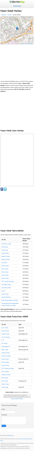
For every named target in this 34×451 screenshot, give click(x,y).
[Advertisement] (17, 62)
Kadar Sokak (5, 266)
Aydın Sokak (5, 294)
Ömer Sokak (5, 272)
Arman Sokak (5, 365)
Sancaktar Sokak (6, 244)
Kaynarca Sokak (6, 356)
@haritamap (10, 435)
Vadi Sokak (5, 247)
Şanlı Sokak (5, 378)
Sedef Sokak (5, 253)
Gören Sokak (5, 331)
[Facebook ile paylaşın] (2, 189)
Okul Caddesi (5, 371)
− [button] (2, 21)
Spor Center (5, 269)
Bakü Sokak (5, 349)
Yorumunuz (4, 415)
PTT (3, 340)
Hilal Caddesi (5, 362)
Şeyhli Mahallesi (6, 297)
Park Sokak (5, 381)
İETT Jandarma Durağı (8, 281)
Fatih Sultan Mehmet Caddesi (10, 300)
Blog (1, 440)
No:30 (3, 291)
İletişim (30, 439)
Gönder (4, 426)
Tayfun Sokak (5, 334)
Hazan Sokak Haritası (17, 399)
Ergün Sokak (5, 359)
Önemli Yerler (17, 6)
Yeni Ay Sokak (6, 337)
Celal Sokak (5, 387)
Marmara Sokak (6, 375)
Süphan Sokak (6, 353)
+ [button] (2, 19)
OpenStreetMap (29, 43)
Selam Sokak (5, 384)
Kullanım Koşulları (22, 439)
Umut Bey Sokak (6, 284)
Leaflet (23, 43)
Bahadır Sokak (6, 256)
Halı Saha (4, 262)
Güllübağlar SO (6, 346)
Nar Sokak (4, 343)
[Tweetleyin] (5, 189)
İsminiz (3, 409)
